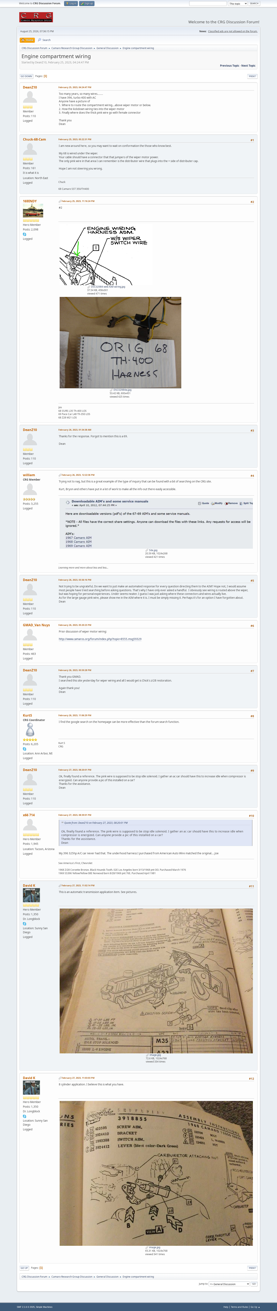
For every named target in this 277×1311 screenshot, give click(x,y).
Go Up (24, 1267)
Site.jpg (152, 550)
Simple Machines (44, 1307)
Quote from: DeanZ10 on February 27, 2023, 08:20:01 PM (96, 823)
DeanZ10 (30, 87)
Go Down (26, 76)
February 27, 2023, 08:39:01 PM (74, 814)
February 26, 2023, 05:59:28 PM (74, 670)
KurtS (27, 715)
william (29, 475)
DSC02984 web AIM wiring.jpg (107, 286)
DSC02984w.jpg (122, 389)
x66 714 (29, 815)
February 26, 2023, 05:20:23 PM (74, 624)
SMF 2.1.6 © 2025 (26, 1307)
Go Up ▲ (255, 1306)
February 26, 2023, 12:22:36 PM (78, 474)
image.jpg (155, 1055)
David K (29, 885)
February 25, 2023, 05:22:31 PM (74, 139)
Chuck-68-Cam (34, 139)
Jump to (203, 1283)
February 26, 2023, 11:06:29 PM (74, 715)
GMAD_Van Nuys (36, 625)
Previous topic (229, 65)
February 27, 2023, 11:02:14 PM (78, 885)
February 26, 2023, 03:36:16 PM (74, 579)
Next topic (248, 65)
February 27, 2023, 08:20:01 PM (74, 769)
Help (225, 1306)
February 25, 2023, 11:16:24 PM (78, 201)
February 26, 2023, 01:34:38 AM (74, 429)
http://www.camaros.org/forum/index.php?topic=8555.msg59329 (100, 639)
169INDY (30, 201)
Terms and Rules (239, 1306)
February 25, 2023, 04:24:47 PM (74, 87)
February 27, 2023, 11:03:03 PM (78, 1077)
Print (252, 76)
